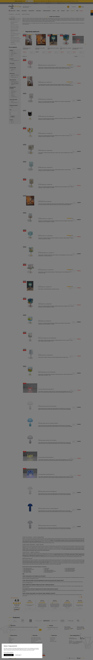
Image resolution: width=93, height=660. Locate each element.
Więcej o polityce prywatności (8, 652)
